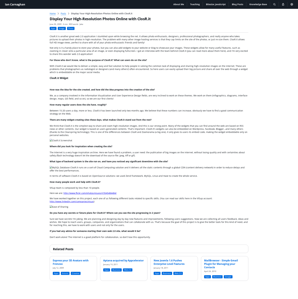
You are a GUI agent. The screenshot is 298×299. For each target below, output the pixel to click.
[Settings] (291, 4)
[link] (101, 13)
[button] (178, 4)
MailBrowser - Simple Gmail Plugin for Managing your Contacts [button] (221, 264)
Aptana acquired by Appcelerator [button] (123, 260)
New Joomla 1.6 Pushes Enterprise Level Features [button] (169, 262)
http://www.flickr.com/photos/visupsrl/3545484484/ (90, 193)
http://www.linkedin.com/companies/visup (72, 201)
